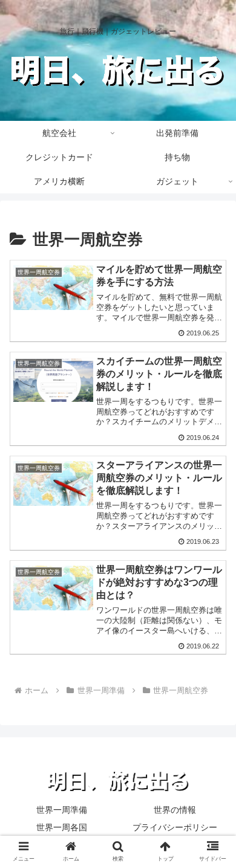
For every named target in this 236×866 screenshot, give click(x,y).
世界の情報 (175, 810)
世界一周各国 (61, 827)
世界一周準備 (61, 810)
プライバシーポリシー (175, 827)
